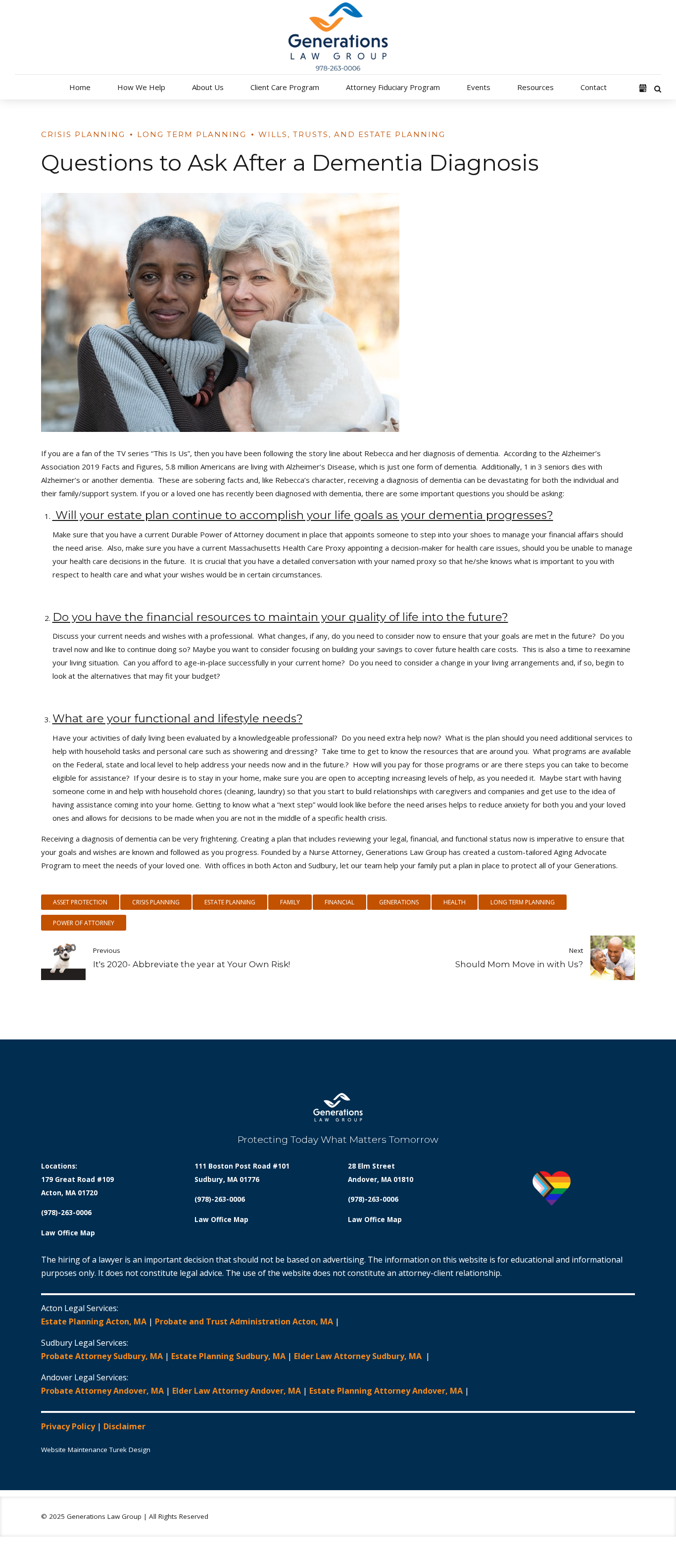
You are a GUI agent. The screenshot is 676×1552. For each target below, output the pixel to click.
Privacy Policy (68, 1426)
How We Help (141, 87)
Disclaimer (124, 1426)
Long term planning (522, 902)
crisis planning (156, 902)
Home (80, 87)
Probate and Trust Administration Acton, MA (244, 1321)
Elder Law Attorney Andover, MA (236, 1390)
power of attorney (83, 923)
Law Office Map (68, 1232)
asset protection (80, 902)
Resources (535, 87)
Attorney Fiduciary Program (393, 87)
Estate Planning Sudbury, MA (228, 1356)
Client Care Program (284, 87)
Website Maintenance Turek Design (95, 1449)
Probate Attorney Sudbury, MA (102, 1356)
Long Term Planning (191, 134)
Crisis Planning (83, 134)
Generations (399, 902)
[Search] (657, 89)
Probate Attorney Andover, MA (102, 1390)
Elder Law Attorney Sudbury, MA (359, 1356)
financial (339, 902)
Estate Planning (229, 902)
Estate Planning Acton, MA (93, 1321)
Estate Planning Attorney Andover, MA (386, 1390)
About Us (208, 87)
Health (454, 902)
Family (290, 902)
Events (478, 87)
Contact (593, 87)
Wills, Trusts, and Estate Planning (351, 134)
